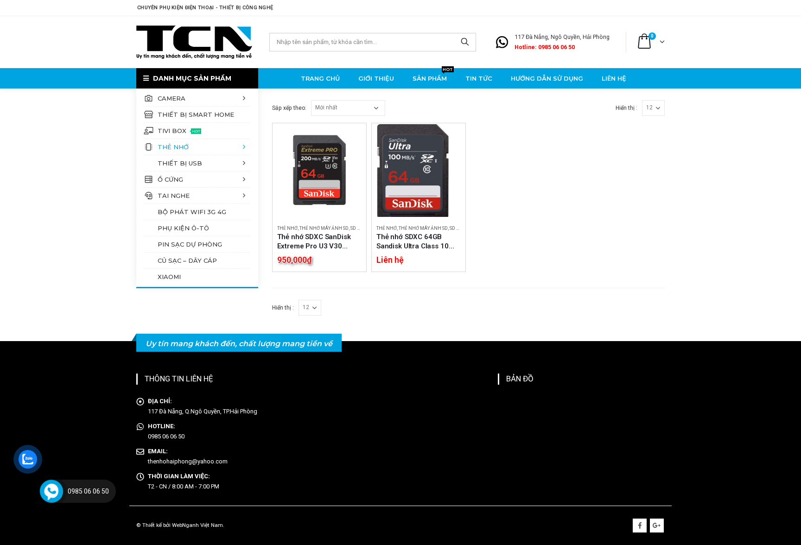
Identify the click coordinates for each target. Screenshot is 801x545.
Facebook (640, 525)
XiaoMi (169, 276)
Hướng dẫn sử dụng (547, 78)
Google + (657, 525)
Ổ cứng (170, 179)
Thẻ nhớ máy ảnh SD (324, 228)
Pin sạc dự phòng (190, 244)
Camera (171, 98)
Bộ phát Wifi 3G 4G (192, 211)
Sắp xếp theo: (289, 108)
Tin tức (478, 78)
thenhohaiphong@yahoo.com (188, 461)
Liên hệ (614, 78)
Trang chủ (320, 78)
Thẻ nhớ (173, 147)
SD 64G (358, 228)
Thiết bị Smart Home (196, 114)
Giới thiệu (376, 78)
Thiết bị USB (180, 163)
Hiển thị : (626, 108)
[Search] (465, 42)
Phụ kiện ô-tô (183, 228)
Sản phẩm (433, 77)
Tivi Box (179, 130)
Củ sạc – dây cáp (187, 260)
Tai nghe (174, 195)
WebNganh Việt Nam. (198, 525)
